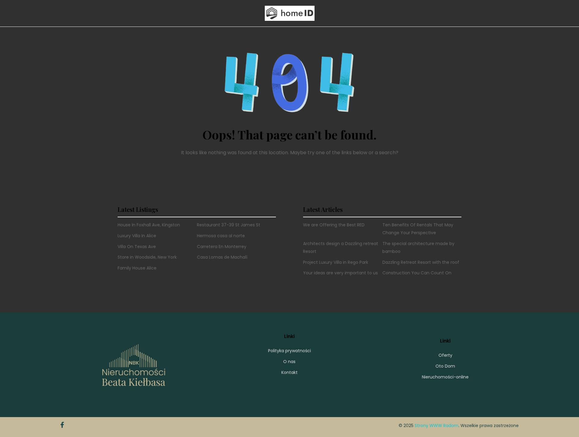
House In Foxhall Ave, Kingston (149, 225)
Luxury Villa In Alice (137, 236)
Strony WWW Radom (436, 426)
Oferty (445, 355)
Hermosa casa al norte (221, 236)
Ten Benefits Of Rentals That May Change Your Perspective (417, 229)
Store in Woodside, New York (147, 257)
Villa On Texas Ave (137, 247)
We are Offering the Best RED (334, 225)
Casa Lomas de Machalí (222, 257)
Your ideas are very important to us (340, 273)
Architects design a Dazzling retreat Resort (340, 247)
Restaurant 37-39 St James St (228, 225)
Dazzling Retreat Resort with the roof (420, 262)
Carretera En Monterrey (221, 247)
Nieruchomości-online (445, 377)
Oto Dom (445, 366)
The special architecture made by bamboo (418, 247)
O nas (289, 362)
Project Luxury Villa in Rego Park (335, 262)
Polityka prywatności (289, 351)
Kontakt (289, 372)
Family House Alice (137, 268)
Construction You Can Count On (416, 273)
